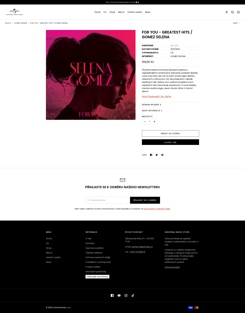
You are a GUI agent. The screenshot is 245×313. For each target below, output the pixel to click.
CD (104, 12)
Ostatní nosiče (134, 12)
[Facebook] (112, 295)
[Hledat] (232, 12)
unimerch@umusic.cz (142, 246)
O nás (88, 238)
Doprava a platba (94, 248)
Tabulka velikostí (93, 252)
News (147, 12)
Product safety (92, 266)
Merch (121, 12)
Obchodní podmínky (95, 271)
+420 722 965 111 (137, 251)
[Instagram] (126, 295)
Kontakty (90, 243)
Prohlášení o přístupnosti (98, 262)
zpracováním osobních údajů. (157, 209)
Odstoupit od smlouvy (97, 276)
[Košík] (238, 12)
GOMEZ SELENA (20, 23)
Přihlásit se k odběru (145, 200)
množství (147, 116)
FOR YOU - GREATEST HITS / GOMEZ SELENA (49, 23)
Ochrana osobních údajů (97, 257)
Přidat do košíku (170, 133)
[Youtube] (119, 295)
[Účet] (226, 12)
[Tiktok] (133, 295)
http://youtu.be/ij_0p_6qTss (156, 96)
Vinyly (112, 12)
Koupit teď (170, 142)
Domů (98, 12)
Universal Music (172, 267)
